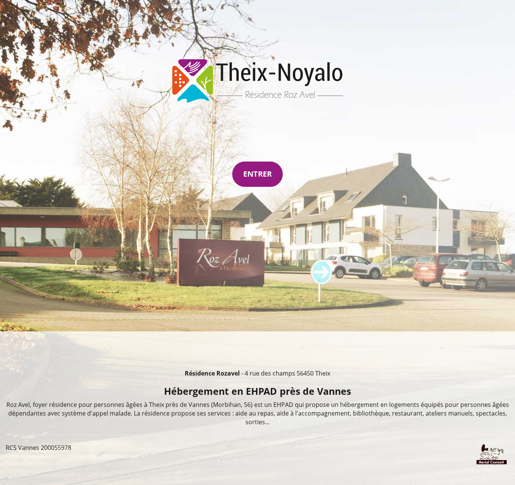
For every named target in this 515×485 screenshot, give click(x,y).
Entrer (257, 174)
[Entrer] (258, 81)
